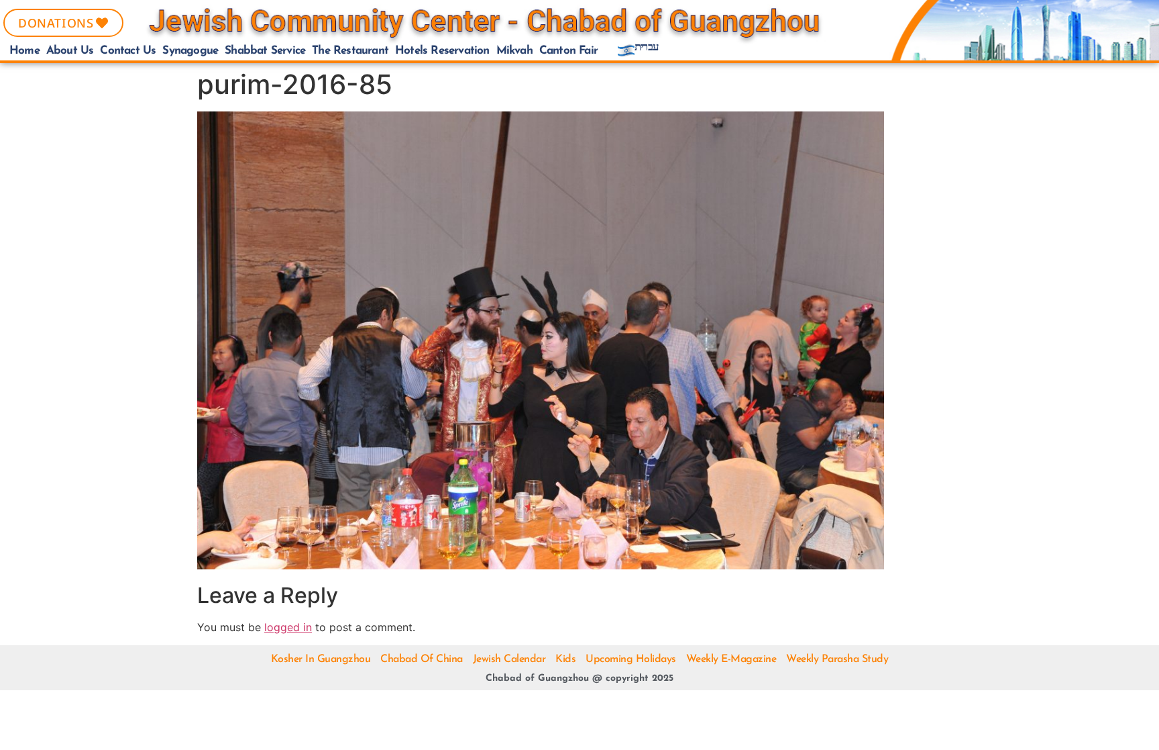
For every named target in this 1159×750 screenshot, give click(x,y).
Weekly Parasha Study (837, 659)
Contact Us (128, 50)
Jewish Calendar (509, 659)
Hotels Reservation (442, 50)
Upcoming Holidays (631, 659)
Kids (565, 659)
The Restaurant (350, 50)
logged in (288, 627)
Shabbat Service (265, 50)
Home (24, 50)
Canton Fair (568, 50)
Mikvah (514, 50)
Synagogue (190, 50)
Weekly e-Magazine (731, 659)
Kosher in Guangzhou (321, 659)
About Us (70, 50)
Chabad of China (421, 659)
